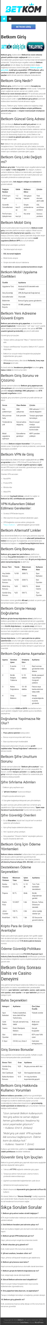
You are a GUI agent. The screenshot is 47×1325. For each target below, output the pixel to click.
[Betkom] (4, 19)
